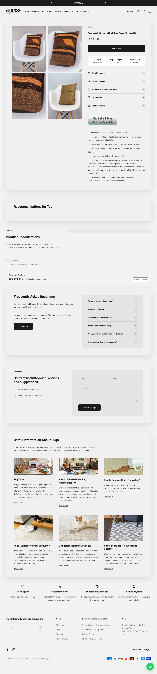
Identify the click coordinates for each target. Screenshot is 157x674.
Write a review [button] (140, 279)
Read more (18, 502)
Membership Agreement (92, 639)
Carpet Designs (30, 11)
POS (27, 659)
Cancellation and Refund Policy (95, 625)
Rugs (90, 27)
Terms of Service (63, 639)
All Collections (82, 11)
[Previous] (51, 3)
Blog (58, 629)
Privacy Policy (88, 634)
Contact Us (23, 326)
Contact (130, 11)
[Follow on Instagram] (13, 649)
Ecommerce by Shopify (41, 659)
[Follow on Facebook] (7, 649)
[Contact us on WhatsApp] (150, 666)
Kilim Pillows (21, 265)
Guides (68, 11)
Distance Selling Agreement (94, 629)
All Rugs (10, 265)
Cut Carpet (47, 11)
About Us (60, 625)
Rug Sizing (63, 505)
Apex (56, 11)
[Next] (105, 3)
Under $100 (34, 265)
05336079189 (33, 389)
